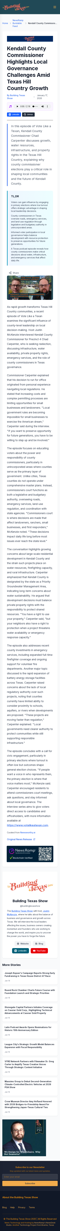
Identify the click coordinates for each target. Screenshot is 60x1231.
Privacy (21, 1207)
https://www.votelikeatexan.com (27, 825)
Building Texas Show (22, 911)
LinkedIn (15, 114)
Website (24, 943)
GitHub (30, 114)
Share (16, 273)
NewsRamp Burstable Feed (18, 23)
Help (12, 1207)
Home (5, 23)
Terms (32, 1207)
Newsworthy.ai (27, 832)
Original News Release (19, 839)
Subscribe (30, 1183)
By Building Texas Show (16, 97)
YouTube (41, 950)
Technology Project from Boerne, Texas (37, 1225)
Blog (41, 943)
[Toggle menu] (55, 7)
